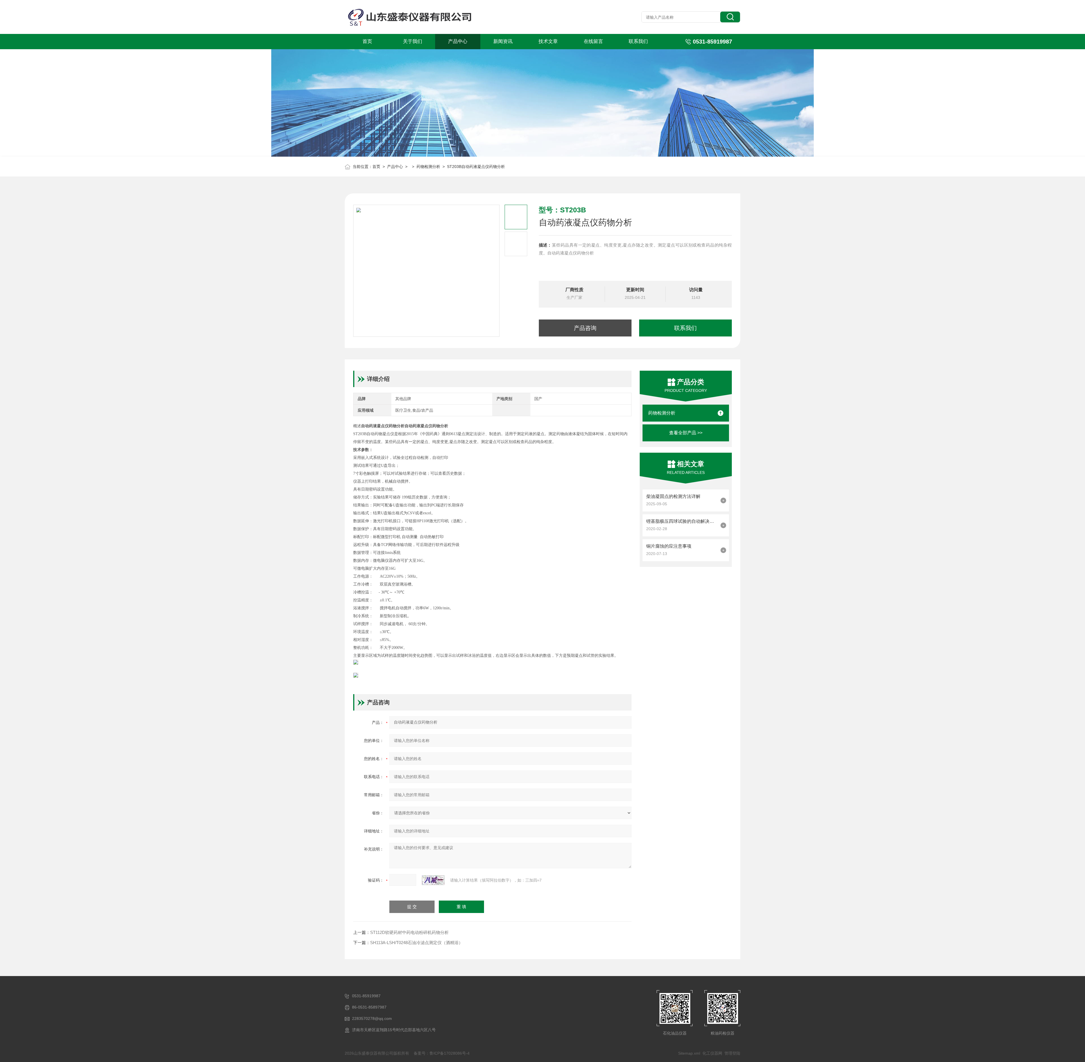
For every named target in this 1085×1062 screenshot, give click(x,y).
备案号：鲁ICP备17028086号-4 (442, 1053)
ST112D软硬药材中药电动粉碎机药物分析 (409, 932)
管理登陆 (732, 1053)
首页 (367, 41)
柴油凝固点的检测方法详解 (673, 496)
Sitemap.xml (689, 1053)
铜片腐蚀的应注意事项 (668, 546)
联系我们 (638, 41)
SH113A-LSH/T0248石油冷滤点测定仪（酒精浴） (416, 942)
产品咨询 (585, 328)
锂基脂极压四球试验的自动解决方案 (682, 521)
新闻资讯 (503, 41)
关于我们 (412, 41)
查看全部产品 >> (685, 432)
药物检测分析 (428, 166)
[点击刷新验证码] (433, 880)
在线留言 (593, 41)
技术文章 (548, 41)
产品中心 (457, 41)
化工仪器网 (712, 1053)
